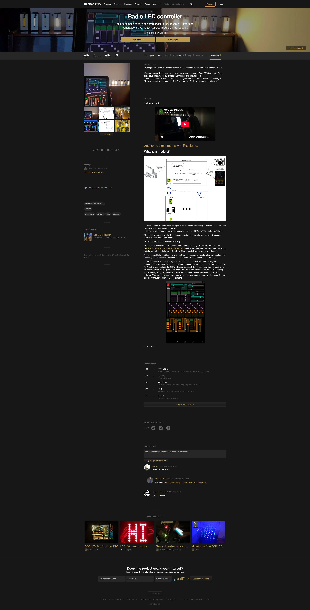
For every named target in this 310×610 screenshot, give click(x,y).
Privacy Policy (158, 599)
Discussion (215, 55)
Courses (138, 4)
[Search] (191, 4)
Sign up (210, 4)
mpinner (155, 466)
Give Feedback (132, 599)
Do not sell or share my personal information (194, 599)
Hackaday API (171, 599)
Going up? (156, 593)
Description (149, 55)
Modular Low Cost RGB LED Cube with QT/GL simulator (222, 546)
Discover (117, 4)
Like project (173, 39)
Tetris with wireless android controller (175, 546)
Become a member (134, 572)
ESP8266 (116, 214)
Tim (196, 549)
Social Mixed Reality (102, 234)
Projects (107, 4)
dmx (108, 214)
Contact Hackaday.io (116, 599)
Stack (147, 4)
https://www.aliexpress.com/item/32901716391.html (186, 482)
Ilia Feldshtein (157, 492)
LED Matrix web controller (133, 546)
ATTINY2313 (89, 214)
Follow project (138, 39)
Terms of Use (145, 599)
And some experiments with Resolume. (171, 145)
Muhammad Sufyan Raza (170, 549)
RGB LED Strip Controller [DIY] (101, 546)
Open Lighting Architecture (155, 257)
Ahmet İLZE (93, 549)
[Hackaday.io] (92, 4)
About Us (103, 599)
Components (179, 55)
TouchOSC (182, 261)
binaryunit (128, 549)
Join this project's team (93, 172)
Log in (221, 4)
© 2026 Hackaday (155, 604)
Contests (128, 4)
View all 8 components (185, 404)
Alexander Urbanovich (156, 32)
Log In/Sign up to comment (156, 460)
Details (160, 55)
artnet (100, 214)
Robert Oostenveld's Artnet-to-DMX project (164, 248)
